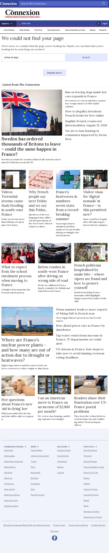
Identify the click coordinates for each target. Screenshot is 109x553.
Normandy (35, 472)
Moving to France (91, 511)
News (33, 447)
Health (87, 483)
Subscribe (26, 23)
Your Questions (53, 30)
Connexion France (14, 447)
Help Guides (25, 30)
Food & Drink (63, 456)
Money (92, 30)
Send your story (11, 500)
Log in (105, 23)
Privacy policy (59, 525)
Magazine (62, 447)
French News (9, 30)
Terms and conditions (78, 525)
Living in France (91, 489)
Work (86, 506)
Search (86, 57)
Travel (33, 461)
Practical (38, 30)
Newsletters (10, 467)
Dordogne (35, 483)
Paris (33, 467)
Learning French (91, 494)
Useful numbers (11, 506)
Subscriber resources (13, 461)
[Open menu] (8, 24)
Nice (33, 489)
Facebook (54, 538)
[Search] (103, 3)
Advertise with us (12, 494)
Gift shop (8, 472)
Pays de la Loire (38, 494)
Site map (55, 531)
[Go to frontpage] (22, 14)
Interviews (62, 461)
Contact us (9, 483)
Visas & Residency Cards (75, 30)
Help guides (9, 456)
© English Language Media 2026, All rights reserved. (27, 525)
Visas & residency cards (94, 467)
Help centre (9, 489)
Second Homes (90, 461)
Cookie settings (98, 525)
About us (8, 478)
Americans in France (93, 517)
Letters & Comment (40, 456)
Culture (60, 472)
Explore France (64, 450)
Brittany (34, 478)
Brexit (86, 500)
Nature (60, 467)
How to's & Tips (91, 472)
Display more (54, 72)
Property (102, 30)
